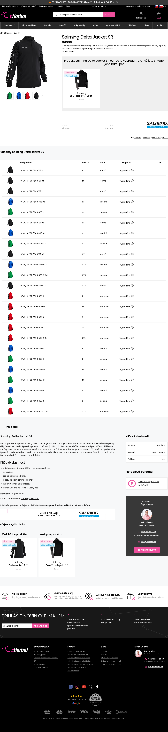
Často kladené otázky (76, 651)
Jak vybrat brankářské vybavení (80, 664)
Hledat (109, 15)
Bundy (17, 33)
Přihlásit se (40, 626)
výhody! (148, 6)
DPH (35, 661)
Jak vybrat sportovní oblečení (79, 661)
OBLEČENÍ (156, 137)
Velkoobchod (39, 664)
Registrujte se (131, 6)
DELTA (165, 137)
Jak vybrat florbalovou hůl (78, 654)
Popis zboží (12, 426)
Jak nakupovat (73, 670)
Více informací (68, 51)
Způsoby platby (40, 654)
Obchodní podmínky (109, 658)
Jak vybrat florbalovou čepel (79, 658)
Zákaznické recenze (76, 699)
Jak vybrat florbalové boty (78, 667)
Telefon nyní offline (98, 6)
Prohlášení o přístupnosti (111, 664)
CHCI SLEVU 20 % (106, 2)
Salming (109, 128)
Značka (137, 137)
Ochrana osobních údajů (111, 661)
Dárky (68, 6)
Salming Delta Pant (30, 498)
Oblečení (8, 33)
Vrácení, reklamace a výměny (46, 658)
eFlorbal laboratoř (28, 6)
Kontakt (60, 6)
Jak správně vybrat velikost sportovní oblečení (67, 505)
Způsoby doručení (41, 651)
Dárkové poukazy (41, 667)
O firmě (104, 651)
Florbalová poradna (10, 6)
